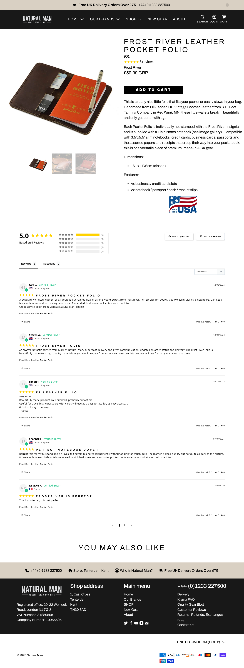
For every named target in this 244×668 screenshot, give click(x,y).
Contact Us (186, 625)
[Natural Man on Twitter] (126, 624)
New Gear (158, 19)
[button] (217, 321)
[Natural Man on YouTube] (136, 624)
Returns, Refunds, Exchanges (200, 614)
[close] (227, 5)
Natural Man (35, 655)
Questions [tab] (49, 263)
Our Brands (132, 599)
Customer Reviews (191, 609)
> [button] (131, 525)
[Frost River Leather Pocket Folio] (61, 92)
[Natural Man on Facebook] (131, 624)
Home (128, 594)
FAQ (180, 620)
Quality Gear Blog (190, 604)
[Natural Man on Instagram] (141, 624)
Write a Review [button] (212, 236)
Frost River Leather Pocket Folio (36, 313)
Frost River (132, 67)
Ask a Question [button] (181, 236)
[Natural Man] (37, 19)
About (179, 19)
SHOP (129, 604)
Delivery (183, 594)
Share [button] (27, 321)
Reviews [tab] (26, 263)
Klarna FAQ (186, 599)
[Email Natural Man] (147, 624)
